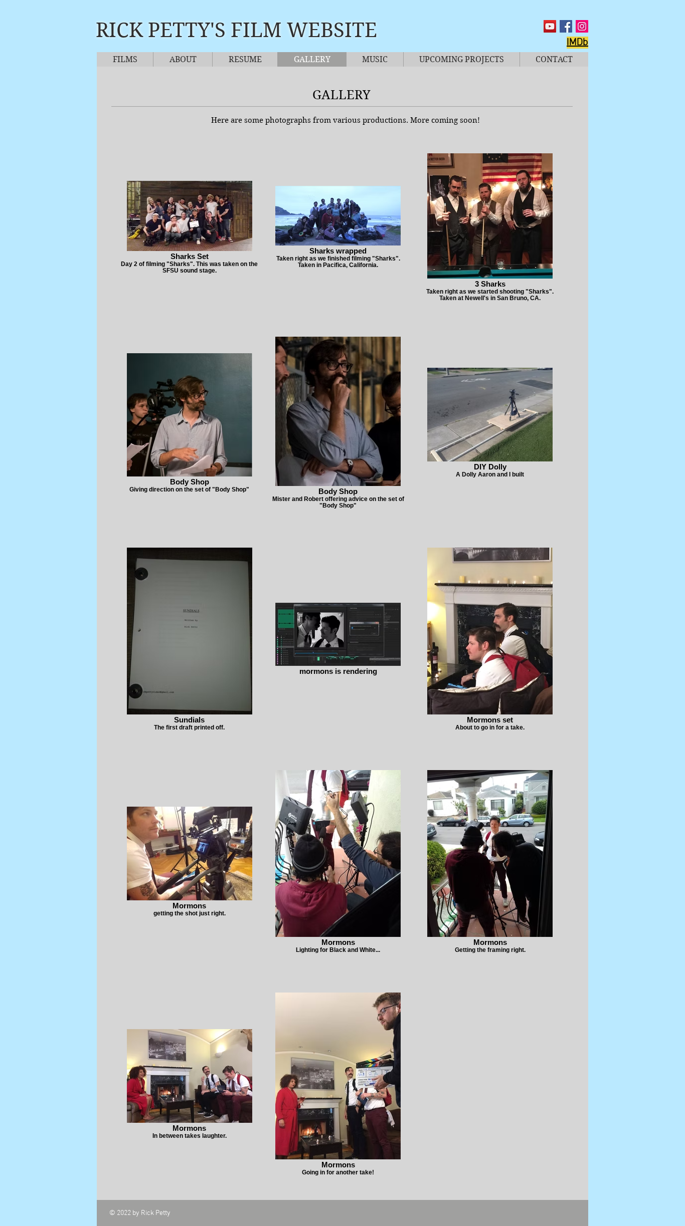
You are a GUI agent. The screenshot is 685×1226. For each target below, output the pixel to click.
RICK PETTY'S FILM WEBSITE (236, 30)
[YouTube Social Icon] (550, 26)
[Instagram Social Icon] (582, 26)
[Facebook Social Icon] (566, 26)
